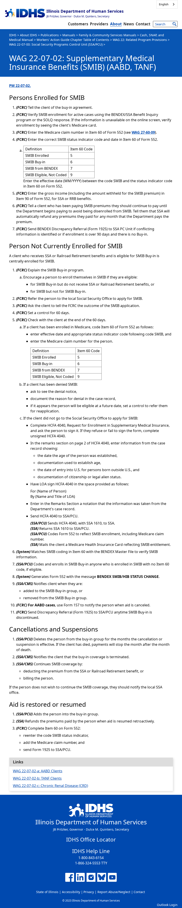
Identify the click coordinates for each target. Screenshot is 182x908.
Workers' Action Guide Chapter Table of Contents (73, 40)
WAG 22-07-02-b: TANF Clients (37, 778)
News (128, 23)
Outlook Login (167, 905)
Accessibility (71, 892)
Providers (99, 23)
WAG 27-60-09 (143, 132)
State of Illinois (47, 892)
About (116, 23)
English (163, 4)
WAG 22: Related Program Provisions (140, 40)
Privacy (88, 892)
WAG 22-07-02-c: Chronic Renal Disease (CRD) (50, 785)
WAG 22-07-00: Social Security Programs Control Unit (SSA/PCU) (56, 44)
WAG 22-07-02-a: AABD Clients (37, 771)
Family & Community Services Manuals (107, 35)
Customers (78, 23)
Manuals (68, 35)
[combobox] (167, 4)
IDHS (12, 35)
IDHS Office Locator (91, 839)
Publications (50, 35)
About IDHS (28, 35)
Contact (143, 23)
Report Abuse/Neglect (113, 892)
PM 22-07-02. (20, 85)
